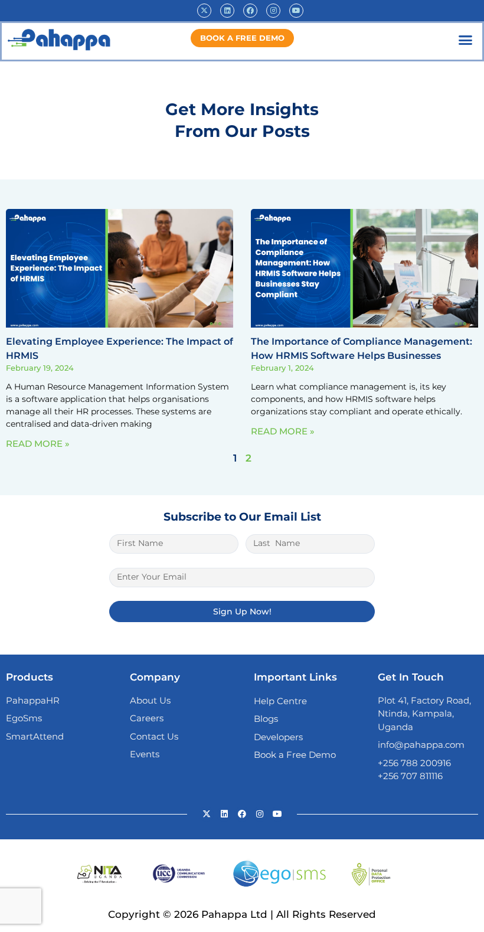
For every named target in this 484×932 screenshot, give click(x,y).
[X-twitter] (204, 11)
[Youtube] (296, 11)
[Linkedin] (227, 11)
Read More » (38, 443)
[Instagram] (273, 11)
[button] (465, 40)
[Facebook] (250, 11)
